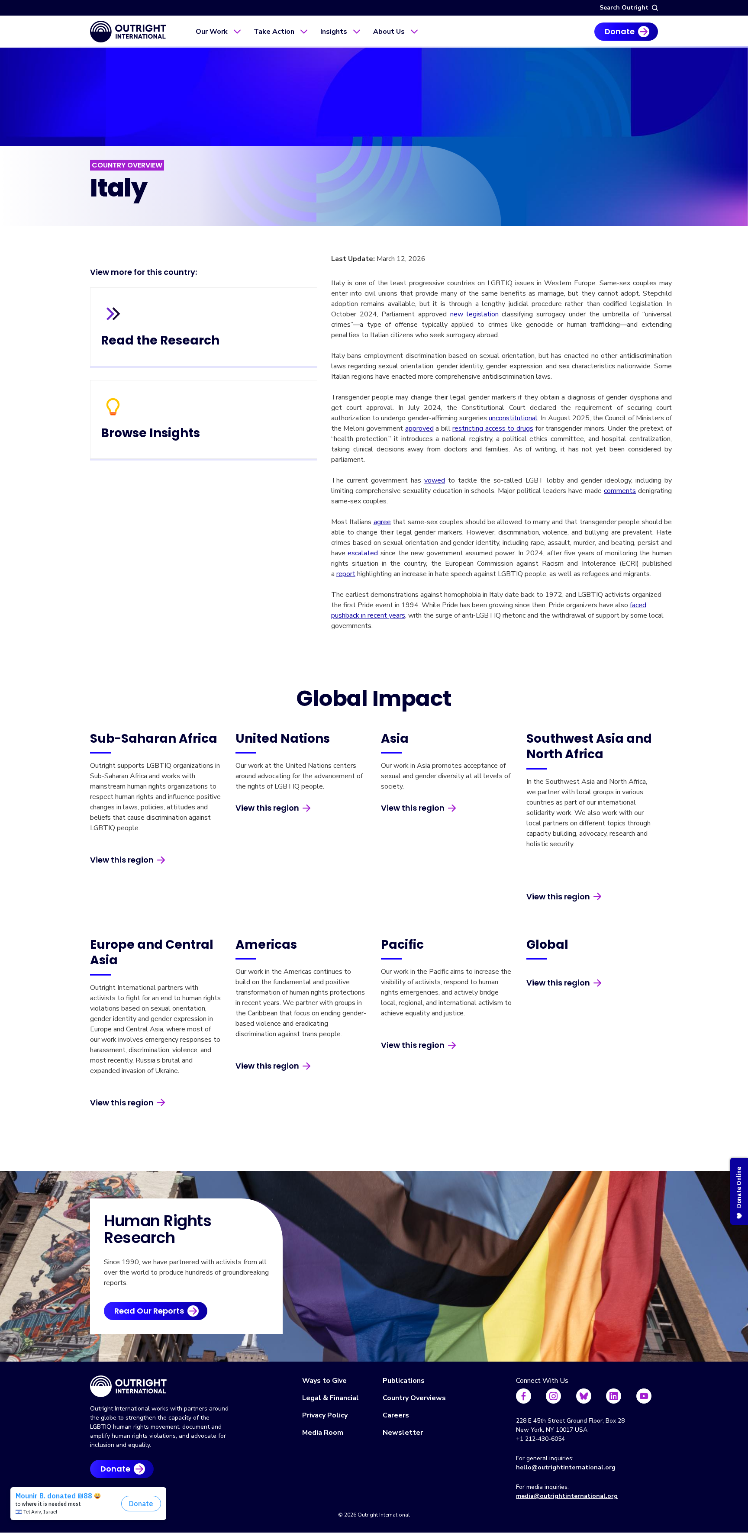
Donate (620, 31)
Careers (396, 1415)
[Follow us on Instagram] (553, 1396)
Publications (404, 1380)
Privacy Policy (325, 1415)
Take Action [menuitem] (274, 31)
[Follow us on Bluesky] (583, 1396)
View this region (122, 859)
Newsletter (403, 1432)
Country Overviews (414, 1398)
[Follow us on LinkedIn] (613, 1396)
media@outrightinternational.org (567, 1496)
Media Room (322, 1432)
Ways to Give (324, 1380)
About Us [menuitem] (389, 31)
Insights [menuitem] (333, 31)
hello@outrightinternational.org (566, 1467)
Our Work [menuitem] (212, 31)
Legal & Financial (330, 1398)
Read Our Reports (149, 1310)
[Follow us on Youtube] (643, 1396)
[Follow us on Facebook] (523, 1396)
